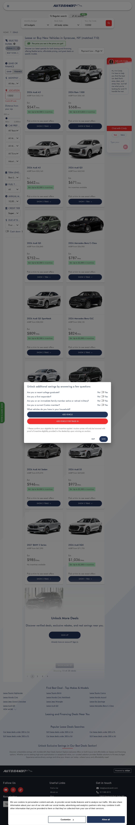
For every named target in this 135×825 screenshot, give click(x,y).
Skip (93, 439)
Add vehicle (67, 414)
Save (104, 439)
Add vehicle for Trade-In (67, 421)
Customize (66, 819)
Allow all (106, 819)
